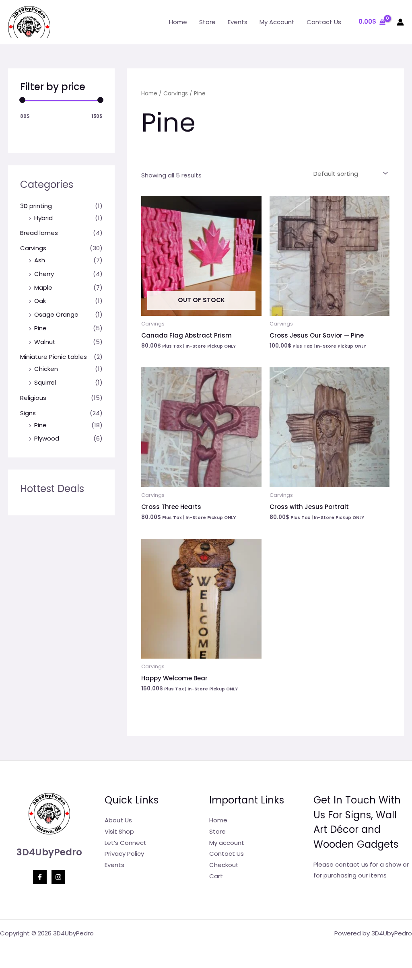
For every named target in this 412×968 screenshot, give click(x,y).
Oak (40, 301)
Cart (216, 876)
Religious (33, 397)
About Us (118, 820)
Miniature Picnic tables (53, 356)
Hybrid (43, 218)
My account (226, 842)
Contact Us (324, 22)
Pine (40, 328)
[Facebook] (40, 877)
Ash (39, 260)
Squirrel (45, 382)
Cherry (44, 274)
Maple (43, 287)
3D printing (36, 206)
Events (237, 22)
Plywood (46, 438)
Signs (28, 413)
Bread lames (39, 233)
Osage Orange (56, 314)
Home (178, 22)
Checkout (224, 865)
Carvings (33, 248)
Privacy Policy (124, 853)
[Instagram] (58, 877)
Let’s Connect (125, 842)
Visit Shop (119, 831)
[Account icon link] (400, 22)
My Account (277, 22)
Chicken (46, 369)
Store (207, 22)
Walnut (45, 342)
